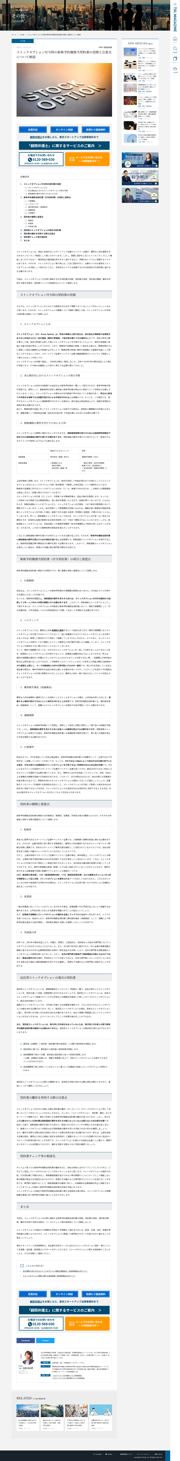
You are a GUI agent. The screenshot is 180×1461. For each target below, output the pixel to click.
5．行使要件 (30, 213)
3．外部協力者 (31, 226)
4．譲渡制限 (30, 210)
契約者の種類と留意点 (33, 216)
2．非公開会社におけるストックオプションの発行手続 (46, 190)
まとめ (27, 240)
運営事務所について (126, 1454)
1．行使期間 (30, 201)
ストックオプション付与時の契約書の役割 (42, 183)
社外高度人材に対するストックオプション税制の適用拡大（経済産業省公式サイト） (55, 1271)
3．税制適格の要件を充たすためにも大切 (41, 193)
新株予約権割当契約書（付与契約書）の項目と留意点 (47, 197)
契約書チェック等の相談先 (35, 236)
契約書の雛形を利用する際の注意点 (39, 233)
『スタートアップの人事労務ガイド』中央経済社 (68, 1378)
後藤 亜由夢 (108, 47)
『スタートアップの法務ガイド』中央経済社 (67, 1375)
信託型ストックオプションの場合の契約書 (42, 230)
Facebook (26, 1340)
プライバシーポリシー (143, 1454)
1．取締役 (29, 220)
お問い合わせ (158, 1454)
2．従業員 (29, 223)
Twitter (45, 1340)
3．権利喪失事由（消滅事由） (37, 207)
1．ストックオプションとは (36, 187)
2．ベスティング (31, 204)
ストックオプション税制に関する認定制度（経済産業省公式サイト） (49, 1276)
